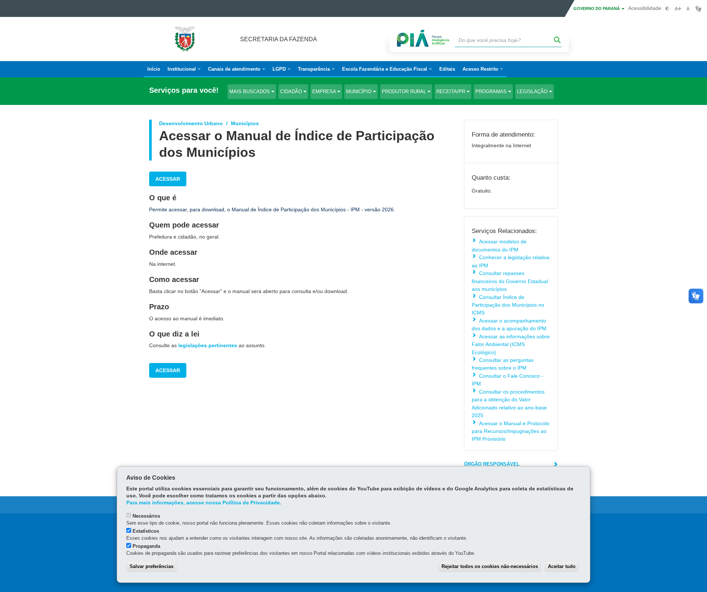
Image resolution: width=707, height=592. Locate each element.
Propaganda (146, 546)
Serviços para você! (184, 90)
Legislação (533, 91)
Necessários (146, 516)
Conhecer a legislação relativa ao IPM (510, 261)
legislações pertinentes (207, 345)
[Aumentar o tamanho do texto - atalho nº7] (677, 8)
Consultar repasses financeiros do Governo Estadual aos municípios (510, 281)
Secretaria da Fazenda (278, 39)
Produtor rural (405, 91)
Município (359, 91)
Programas (491, 91)
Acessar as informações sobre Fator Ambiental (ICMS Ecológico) (511, 344)
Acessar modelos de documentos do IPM (499, 245)
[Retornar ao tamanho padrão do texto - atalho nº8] (688, 8)
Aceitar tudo (562, 566)
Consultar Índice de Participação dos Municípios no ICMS (508, 305)
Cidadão (291, 91)
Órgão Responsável (492, 464)
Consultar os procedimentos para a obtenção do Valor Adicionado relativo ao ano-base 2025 (509, 403)
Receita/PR (451, 91)
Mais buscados (250, 91)
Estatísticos (146, 531)
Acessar (167, 179)
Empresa (324, 91)
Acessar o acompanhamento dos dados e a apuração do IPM (509, 324)
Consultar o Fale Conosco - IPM (507, 380)
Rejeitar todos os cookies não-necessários (490, 566)
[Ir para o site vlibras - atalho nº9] (698, 8)
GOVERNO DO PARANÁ (597, 8)
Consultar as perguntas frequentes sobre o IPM (503, 364)
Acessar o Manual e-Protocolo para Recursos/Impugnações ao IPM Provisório (510, 431)
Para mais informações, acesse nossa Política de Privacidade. (203, 502)
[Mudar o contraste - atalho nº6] (667, 8)
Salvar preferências (151, 566)
